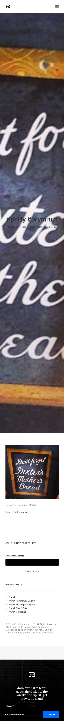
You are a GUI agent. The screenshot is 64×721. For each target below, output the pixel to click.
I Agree (51, 714)
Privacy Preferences (14, 714)
